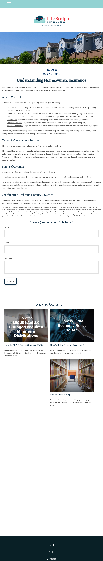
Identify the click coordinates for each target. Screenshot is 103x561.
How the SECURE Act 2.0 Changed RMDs (23, 345)
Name (7, 227)
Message (8, 258)
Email (6, 242)
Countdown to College (60, 394)
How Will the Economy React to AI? (67, 345)
